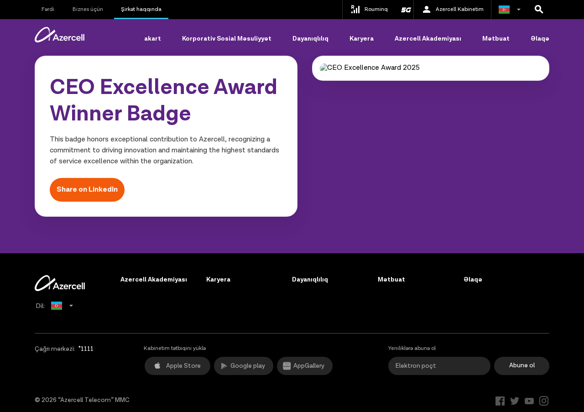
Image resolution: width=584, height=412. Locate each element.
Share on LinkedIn (87, 189)
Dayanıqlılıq (310, 39)
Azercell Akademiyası (428, 39)
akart (152, 39)
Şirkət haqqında (141, 9)
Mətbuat (496, 39)
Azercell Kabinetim (460, 9)
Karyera (361, 39)
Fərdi (48, 9)
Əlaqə (540, 39)
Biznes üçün (88, 9)
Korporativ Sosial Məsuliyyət (226, 39)
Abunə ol (522, 365)
